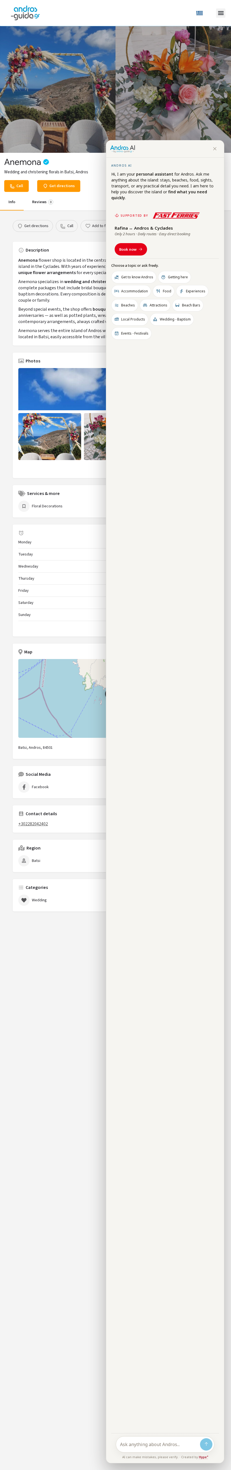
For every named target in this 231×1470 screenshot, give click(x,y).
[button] (220, 13)
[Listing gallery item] (49, 436)
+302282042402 (33, 824)
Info (11, 202)
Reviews (42, 202)
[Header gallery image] (57, 89)
